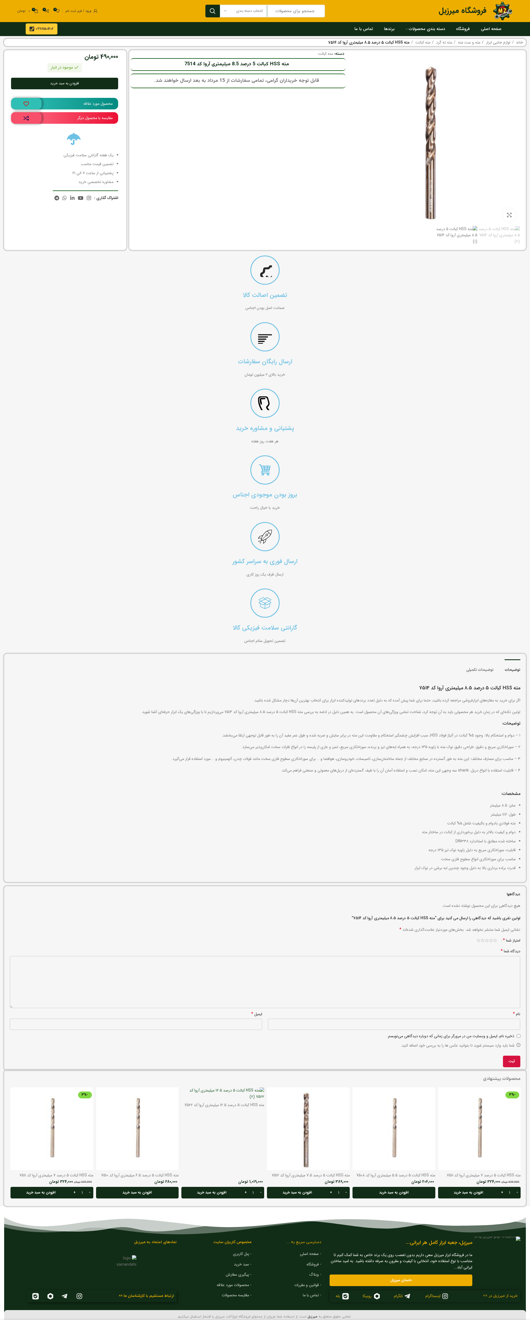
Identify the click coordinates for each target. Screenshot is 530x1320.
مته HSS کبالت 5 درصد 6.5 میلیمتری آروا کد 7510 (140, 1175)
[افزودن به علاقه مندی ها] (26, 104)
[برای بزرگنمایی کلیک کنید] (509, 215)
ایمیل (256, 1014)
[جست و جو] (212, 11)
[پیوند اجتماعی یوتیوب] (80, 198)
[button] (479, 1192)
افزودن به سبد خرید (64, 84)
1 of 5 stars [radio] (495, 940)
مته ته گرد (443, 42)
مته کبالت (422, 42)
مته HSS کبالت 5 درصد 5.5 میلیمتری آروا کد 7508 (395, 1175)
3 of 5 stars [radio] (487, 940)
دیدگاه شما (510, 951)
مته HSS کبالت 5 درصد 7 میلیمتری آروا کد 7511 (484, 1175)
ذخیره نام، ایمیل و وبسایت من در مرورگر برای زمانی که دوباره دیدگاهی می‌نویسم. (450, 1036)
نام (516, 1014)
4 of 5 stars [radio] (483, 940)
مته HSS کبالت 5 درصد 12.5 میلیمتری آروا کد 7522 (224, 1105)
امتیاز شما (511, 940)
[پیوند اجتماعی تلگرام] (57, 198)
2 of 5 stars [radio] (491, 940)
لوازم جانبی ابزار (497, 42)
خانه (519, 42)
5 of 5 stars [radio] (478, 940)
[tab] (512, 667)
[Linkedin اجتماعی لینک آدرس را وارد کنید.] (72, 198)
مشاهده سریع (442, 1109)
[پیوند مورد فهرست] (290, 1254)
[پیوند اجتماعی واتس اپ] (64, 198)
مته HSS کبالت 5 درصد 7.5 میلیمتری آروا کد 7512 (311, 1175)
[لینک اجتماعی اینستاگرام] (89, 198)
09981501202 (45, 28)
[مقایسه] (26, 118)
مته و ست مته (468, 42)
